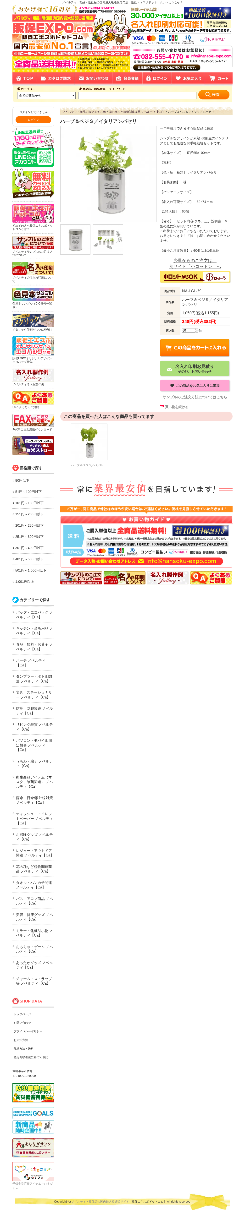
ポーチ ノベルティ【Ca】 (31, 662)
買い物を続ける (177, 407)
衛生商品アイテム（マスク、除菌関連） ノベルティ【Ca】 (34, 782)
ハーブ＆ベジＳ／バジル (87, 465)
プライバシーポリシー (28, 1031)
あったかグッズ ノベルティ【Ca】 (34, 965)
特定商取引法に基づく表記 (31, 1057)
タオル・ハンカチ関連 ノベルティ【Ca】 (34, 885)
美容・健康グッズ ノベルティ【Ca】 (34, 917)
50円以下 (22, 480)
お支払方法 (21, 1040)
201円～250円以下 (29, 525)
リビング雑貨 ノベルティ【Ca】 (34, 726)
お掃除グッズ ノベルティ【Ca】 (34, 837)
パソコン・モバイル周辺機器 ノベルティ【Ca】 (34, 745)
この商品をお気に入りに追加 (197, 385)
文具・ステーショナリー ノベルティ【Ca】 (34, 694)
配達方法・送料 (24, 1048)
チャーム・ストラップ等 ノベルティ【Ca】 (34, 981)
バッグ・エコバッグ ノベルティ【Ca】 (34, 614)
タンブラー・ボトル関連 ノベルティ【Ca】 (34, 678)
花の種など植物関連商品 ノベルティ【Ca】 (34, 869)
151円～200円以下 (29, 514)
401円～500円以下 (29, 559)
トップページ (22, 1014)
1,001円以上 (24, 581)
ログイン (33, 119)
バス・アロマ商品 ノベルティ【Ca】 (34, 901)
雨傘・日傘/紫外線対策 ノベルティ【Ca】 (34, 800)
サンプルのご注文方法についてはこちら (195, 397)
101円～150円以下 (29, 503)
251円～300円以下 (29, 537)
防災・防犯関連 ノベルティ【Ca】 (34, 710)
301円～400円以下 (29, 548)
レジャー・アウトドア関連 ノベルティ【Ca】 (35, 853)
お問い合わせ (22, 1022)
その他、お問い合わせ (194, 368)
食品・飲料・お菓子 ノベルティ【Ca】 (34, 646)
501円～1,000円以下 (30, 570)
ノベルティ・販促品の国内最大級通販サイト (100, 1201)
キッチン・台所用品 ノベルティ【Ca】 (34, 630)
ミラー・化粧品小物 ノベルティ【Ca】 (34, 933)
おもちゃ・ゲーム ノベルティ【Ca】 (34, 949)
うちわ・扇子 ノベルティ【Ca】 (34, 763)
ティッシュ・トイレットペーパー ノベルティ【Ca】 (34, 818)
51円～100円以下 (28, 492)
